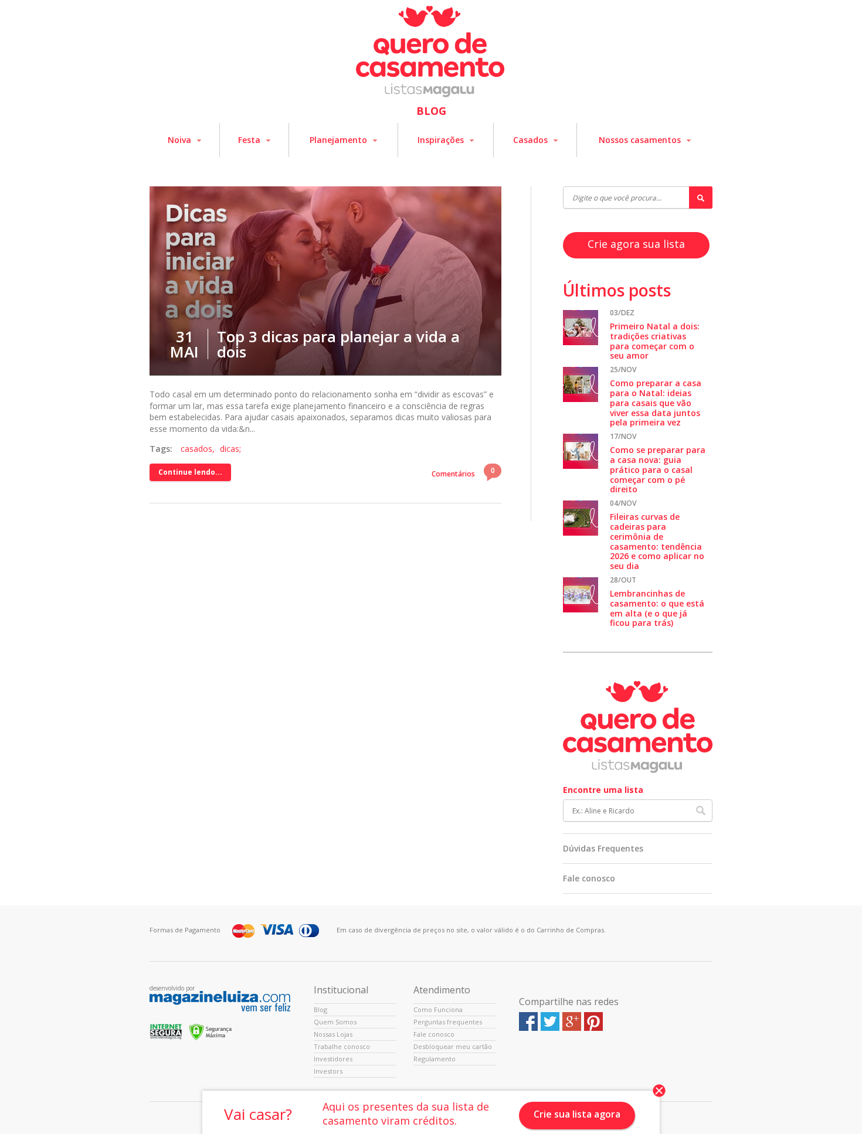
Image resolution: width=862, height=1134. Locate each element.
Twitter (550, 1021)
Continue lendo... (190, 472)
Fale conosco (589, 878)
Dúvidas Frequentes (603, 848)
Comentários (463, 472)
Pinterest (593, 1021)
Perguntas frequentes (447, 1021)
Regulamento (434, 1058)
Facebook (528, 1021)
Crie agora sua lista (636, 244)
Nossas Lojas (333, 1034)
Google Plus (571, 1021)
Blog (320, 1009)
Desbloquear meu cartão (452, 1046)
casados (196, 448)
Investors (328, 1071)
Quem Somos (335, 1021)
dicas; (230, 448)
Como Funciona (438, 1009)
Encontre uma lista (603, 789)
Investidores (333, 1058)
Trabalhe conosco (342, 1046)
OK (700, 810)
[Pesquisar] (700, 197)
